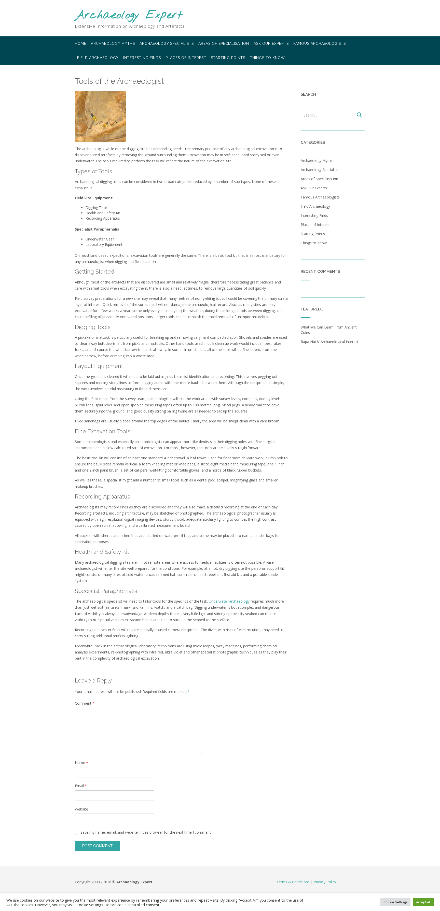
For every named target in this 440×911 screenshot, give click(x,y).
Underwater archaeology (229, 601)
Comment (84, 703)
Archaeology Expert (129, 15)
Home (80, 43)
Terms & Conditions (293, 881)
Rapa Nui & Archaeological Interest (330, 341)
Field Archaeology (98, 58)
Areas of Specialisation (223, 43)
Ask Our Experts (271, 43)
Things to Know (267, 58)
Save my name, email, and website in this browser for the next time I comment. (146, 832)
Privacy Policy (325, 881)
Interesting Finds (142, 58)
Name (81, 762)
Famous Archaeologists (319, 43)
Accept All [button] (423, 902)
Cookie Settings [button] (395, 902)
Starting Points (228, 58)
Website (81, 809)
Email (81, 785)
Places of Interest (186, 58)
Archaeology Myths (113, 43)
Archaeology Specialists (167, 43)
